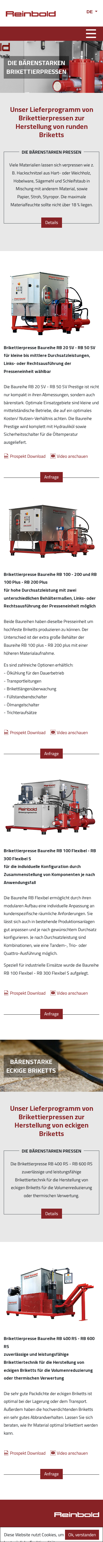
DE (90, 11)
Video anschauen (72, 456)
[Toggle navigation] (91, 33)
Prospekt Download (28, 456)
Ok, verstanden (82, 1534)
